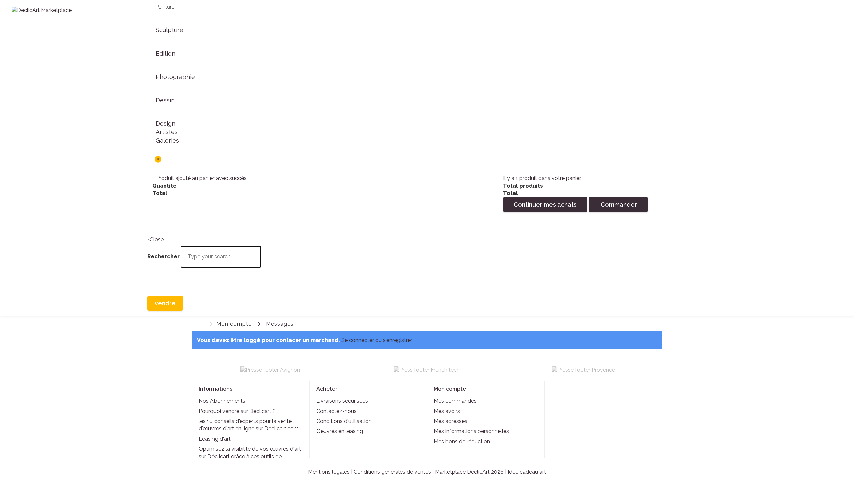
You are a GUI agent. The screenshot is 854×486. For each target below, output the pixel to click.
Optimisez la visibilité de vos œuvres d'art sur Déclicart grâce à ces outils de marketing (250, 456)
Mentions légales (329, 472)
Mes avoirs (447, 411)
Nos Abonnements (222, 401)
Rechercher (154, 223)
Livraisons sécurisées (342, 401)
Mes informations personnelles (471, 431)
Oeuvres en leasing (339, 431)
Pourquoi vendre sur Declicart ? (237, 411)
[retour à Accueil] (201, 323)
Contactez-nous (336, 411)
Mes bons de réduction (462, 441)
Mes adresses (450, 421)
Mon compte (234, 324)
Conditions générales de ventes (392, 472)
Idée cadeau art (527, 472)
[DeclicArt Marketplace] (71, 17)
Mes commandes (455, 401)
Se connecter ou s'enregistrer (376, 340)
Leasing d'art (215, 439)
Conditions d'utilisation (344, 421)
